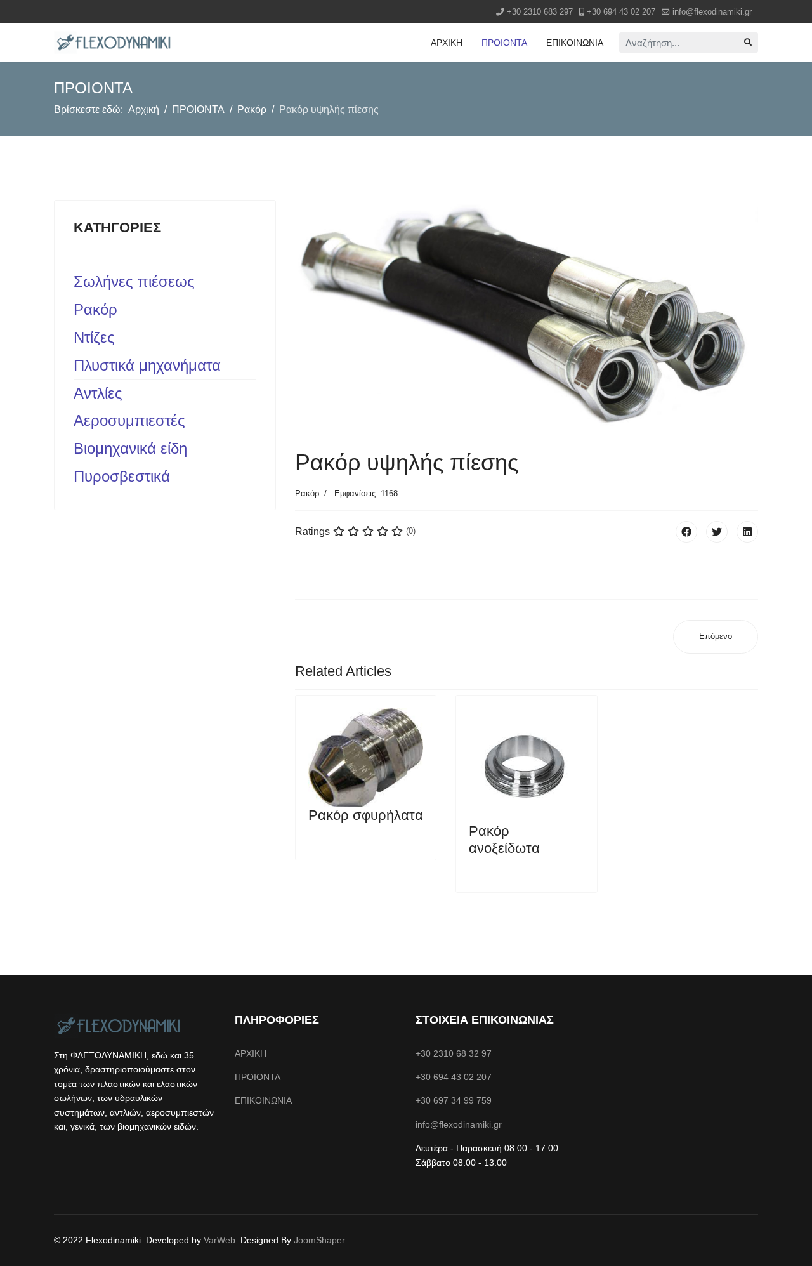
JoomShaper (319, 1240)
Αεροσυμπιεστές (129, 420)
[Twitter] (717, 532)
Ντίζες (94, 337)
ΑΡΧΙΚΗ (446, 42)
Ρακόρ (95, 309)
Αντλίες (98, 393)
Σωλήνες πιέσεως (134, 281)
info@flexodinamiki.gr (712, 12)
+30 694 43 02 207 (621, 12)
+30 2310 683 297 (540, 12)
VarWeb (219, 1240)
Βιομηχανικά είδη (130, 448)
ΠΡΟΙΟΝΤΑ (504, 42)
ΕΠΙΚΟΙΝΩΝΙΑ (574, 42)
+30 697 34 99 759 (454, 1100)
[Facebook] (686, 532)
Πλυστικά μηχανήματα (147, 365)
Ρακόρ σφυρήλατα (365, 815)
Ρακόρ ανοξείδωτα (504, 839)
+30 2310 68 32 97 (454, 1053)
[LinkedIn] (747, 532)
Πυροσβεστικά (122, 476)
